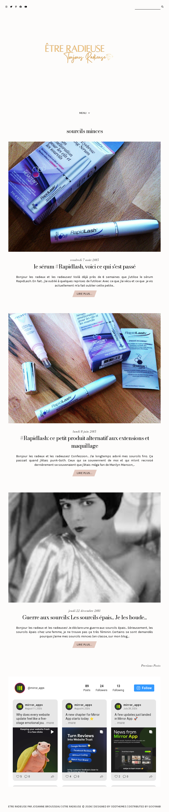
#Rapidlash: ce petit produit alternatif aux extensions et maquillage (84, 442)
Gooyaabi (155, 806)
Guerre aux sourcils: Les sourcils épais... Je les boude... (84, 617)
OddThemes (119, 806)
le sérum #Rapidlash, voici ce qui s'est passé (85, 266)
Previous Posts (151, 666)
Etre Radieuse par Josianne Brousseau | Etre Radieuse (44, 806)
